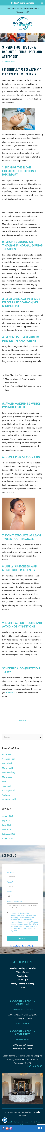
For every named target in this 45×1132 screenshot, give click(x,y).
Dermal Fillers (8, 763)
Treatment (6, 785)
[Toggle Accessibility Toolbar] (4, 1120)
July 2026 (6, 820)
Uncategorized (8, 790)
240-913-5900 (34, 1066)
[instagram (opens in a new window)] (10, 1128)
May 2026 (6, 829)
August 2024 (7, 838)
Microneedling (8, 772)
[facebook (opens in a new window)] (3, 1128)
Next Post (22, 720)
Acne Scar (6, 754)
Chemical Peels (8, 61)
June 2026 (6, 824)
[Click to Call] (41, 1128)
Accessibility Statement (12, 1122)
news (4, 781)
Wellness (6, 794)
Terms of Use (28, 1122)
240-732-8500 (22, 1023)
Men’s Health (7, 767)
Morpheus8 (7, 776)
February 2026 (8, 833)
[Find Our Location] (39, 1128)
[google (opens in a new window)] (7, 1128)
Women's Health (9, 799)
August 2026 (7, 815)
